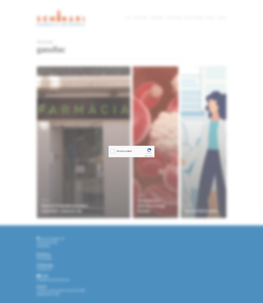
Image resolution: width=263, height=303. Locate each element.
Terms (151, 156)
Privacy (146, 156)
